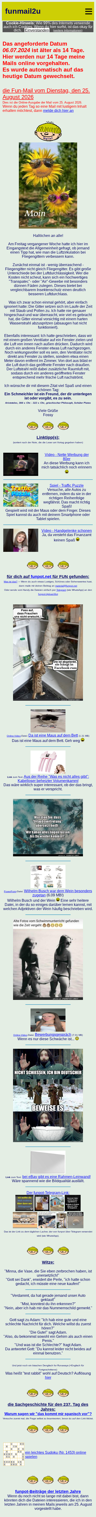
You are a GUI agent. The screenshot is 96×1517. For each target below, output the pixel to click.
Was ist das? (10, 581)
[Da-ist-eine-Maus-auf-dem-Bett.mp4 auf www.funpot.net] (48, 731)
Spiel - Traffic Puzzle (67, 485)
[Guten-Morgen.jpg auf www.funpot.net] (48, 227)
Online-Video (14, 736)
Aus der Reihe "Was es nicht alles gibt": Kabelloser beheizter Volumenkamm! (53, 779)
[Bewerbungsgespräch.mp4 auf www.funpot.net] (48, 1030)
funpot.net (41, 576)
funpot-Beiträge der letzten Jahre (48, 1491)
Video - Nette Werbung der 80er (67, 457)
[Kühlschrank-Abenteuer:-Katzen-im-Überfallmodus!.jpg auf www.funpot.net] (48, 699)
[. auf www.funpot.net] (48, 772)
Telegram (61, 590)
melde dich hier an (58, 111)
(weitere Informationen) (67, 30)
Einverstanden (37, 30)
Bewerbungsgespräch (53, 1034)
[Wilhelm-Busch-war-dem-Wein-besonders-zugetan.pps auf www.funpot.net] (48, 887)
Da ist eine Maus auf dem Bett (53, 735)
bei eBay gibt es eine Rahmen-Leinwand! (56, 1177)
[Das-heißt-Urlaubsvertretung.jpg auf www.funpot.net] (48, 855)
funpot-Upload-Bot (48, 594)
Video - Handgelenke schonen (66, 531)
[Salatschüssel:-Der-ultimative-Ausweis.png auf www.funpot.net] (48, 1141)
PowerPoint (10, 891)
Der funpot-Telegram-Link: (48, 1193)
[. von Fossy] (13, 1465)
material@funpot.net (66, 585)
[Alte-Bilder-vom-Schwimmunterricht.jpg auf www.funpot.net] (48, 999)
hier (48, 1377)
